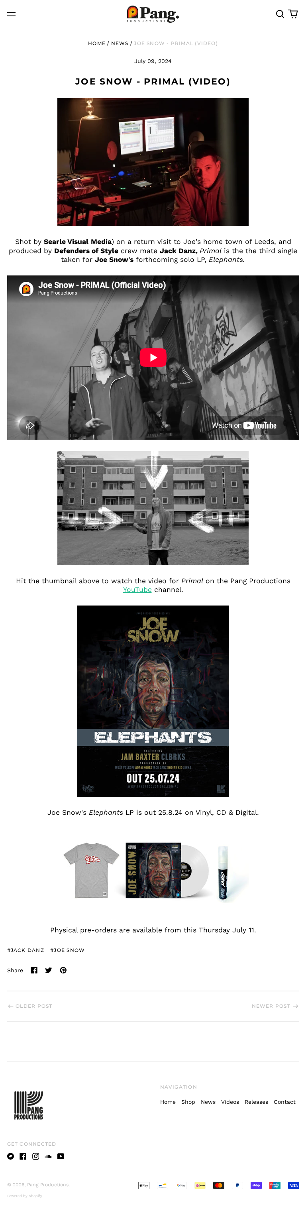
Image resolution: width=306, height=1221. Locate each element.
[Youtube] (61, 1156)
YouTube (137, 590)
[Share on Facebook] (34, 970)
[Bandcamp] (10, 1156)
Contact (285, 1102)
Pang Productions (48, 1185)
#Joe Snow (67, 950)
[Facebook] (23, 1156)
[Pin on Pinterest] (63, 970)
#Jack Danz (25, 950)
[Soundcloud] (48, 1156)
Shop (188, 1102)
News (120, 43)
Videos (230, 1102)
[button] (280, 14)
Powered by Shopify (24, 1196)
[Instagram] (35, 1156)
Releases (256, 1102)
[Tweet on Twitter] (48, 970)
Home (97, 43)
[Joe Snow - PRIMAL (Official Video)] (153, 508)
